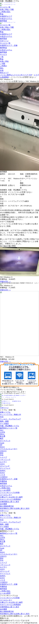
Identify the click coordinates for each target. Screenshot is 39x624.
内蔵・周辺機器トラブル (9, 426)
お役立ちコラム (6, 18)
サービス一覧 (5, 7)
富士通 (2, 436)
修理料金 (3, 48)
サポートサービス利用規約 (10, 499)
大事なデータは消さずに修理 (11, 497)
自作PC (3, 470)
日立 (1, 455)
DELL (2, 434)
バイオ (2, 475)
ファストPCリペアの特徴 (10, 492)
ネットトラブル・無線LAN (10, 414)
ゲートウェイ (5, 468)
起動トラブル (5, 412)
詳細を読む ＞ (5, 281)
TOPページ (4, 41)
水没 (1, 417)
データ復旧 (4, 423)
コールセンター (6, 495)
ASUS (2, 464)
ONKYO (3, 451)
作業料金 (3, 481)
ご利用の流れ (5, 12)
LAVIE (2, 432)
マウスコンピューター (8, 449)
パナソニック (5, 459)
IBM (1, 453)
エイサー (3, 462)
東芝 (1, 438)
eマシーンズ (4, 466)
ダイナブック (5, 441)
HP (1, 445)
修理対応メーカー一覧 (8, 428)
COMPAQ (3, 477)
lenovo (2, 447)
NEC (2, 430)
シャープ (3, 457)
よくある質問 (5, 490)
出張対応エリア (6, 16)
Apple (2, 443)
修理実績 (3, 21)
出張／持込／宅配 (7, 9)
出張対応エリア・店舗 (8, 45)
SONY (2, 473)
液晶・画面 (4, 421)
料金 (1, 14)
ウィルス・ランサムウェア (10, 419)
